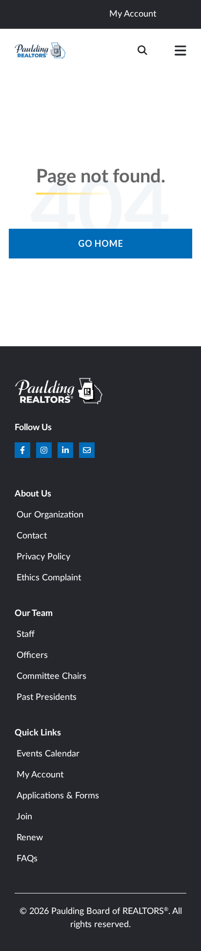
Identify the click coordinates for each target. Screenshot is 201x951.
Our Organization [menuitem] (50, 515)
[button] (180, 52)
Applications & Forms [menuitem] (58, 796)
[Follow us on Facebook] (22, 450)
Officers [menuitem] (32, 655)
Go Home (100, 243)
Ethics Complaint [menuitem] (49, 578)
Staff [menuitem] (26, 634)
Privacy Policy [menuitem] (43, 557)
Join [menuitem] (24, 816)
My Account (132, 14)
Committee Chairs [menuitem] (51, 676)
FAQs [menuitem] (27, 858)
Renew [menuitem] (30, 837)
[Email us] (87, 450)
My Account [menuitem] (40, 775)
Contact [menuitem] (32, 536)
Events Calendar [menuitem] (48, 754)
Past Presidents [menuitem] (47, 697)
